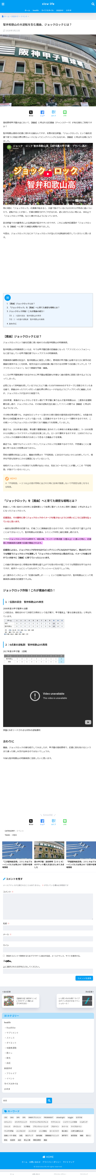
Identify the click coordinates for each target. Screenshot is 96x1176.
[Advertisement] (48, 267)
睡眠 (81, 1135)
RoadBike (11, 1027)
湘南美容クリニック (52, 1135)
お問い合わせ (34, 1162)
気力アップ (29, 1135)
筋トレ (9, 1052)
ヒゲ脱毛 (27, 1126)
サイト (6, 945)
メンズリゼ (32, 1131)
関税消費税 (37, 1140)
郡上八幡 (27, 1140)
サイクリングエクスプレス (39, 1122)
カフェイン (8, 1122)
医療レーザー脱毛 (10, 1135)
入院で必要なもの (77, 1131)
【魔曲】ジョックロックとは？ (21, 303)
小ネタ (68, 10)
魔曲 (15, 835)
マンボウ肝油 (8, 1131)
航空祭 (12, 1140)
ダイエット (11, 1042)
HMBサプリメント (34, 1117)
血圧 (8, 1062)
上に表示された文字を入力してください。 (22, 966)
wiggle (70, 1117)
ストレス (10, 1037)
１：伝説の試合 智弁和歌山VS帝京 (25, 315)
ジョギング (83, 1122)
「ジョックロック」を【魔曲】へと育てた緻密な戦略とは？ (33, 307)
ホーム (27, 10)
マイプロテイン (76, 1126)
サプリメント (12, 1032)
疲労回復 (74, 1135)
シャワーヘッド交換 (70, 1122)
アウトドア (11, 1073)
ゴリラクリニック (21, 1122)
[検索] (49, 1100)
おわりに (12, 323)
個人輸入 (65, 1131)
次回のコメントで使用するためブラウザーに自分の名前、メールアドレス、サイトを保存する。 (43, 955)
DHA (12, 1117)
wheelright (60, 1117)
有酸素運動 (11, 1047)
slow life (48, 4)
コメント (8, 891)
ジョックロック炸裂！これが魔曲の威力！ (26, 311)
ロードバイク (54, 1131)
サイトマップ (68, 1162)
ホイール (65, 1126)
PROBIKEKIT (48, 1117)
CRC (5, 1117)
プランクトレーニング (40, 1126)
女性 (20, 1135)
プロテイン (55, 1126)
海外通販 (39, 1135)
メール (7, 934)
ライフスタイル (47, 10)
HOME (49, 1156)
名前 (6, 923)
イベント (20, 831)
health (36, 10)
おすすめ (79, 1117)
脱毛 (8, 1057)
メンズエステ (20, 1131)
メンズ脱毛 (43, 1131)
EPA (24, 1117)
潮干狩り (65, 1135)
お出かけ (59, 10)
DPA (18, 1117)
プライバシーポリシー (51, 1162)
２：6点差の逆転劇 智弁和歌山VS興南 (26, 319)
